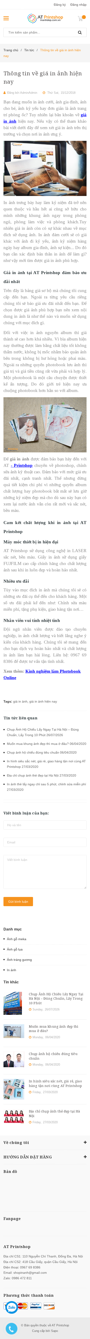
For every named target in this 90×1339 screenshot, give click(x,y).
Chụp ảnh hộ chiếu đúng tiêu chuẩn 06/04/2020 (42, 752)
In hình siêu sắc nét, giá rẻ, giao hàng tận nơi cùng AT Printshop (55, 1083)
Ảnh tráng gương (19, 960)
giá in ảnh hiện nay (43, 701)
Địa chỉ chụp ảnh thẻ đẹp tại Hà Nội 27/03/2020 (41, 775)
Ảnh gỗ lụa (15, 949)
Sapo (54, 1331)
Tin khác (11, 982)
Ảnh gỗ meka (16, 939)
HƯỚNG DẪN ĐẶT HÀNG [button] (27, 1157)
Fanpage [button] (12, 1218)
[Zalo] (11, 1307)
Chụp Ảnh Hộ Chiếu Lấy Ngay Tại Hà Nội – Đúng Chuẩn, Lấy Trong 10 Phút (56, 998)
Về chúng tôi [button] (16, 1142)
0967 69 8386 (30, 1267)
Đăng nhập (78, 4)
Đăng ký (60, 4)
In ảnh (11, 970)
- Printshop (22, 465)
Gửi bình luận (18, 901)
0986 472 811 (22, 1278)
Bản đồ (10, 1171)
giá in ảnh (20, 701)
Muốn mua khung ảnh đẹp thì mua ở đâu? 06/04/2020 (46, 744)
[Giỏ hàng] (82, 18)
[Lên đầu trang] (81, 1316)
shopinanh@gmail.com (30, 1272)
